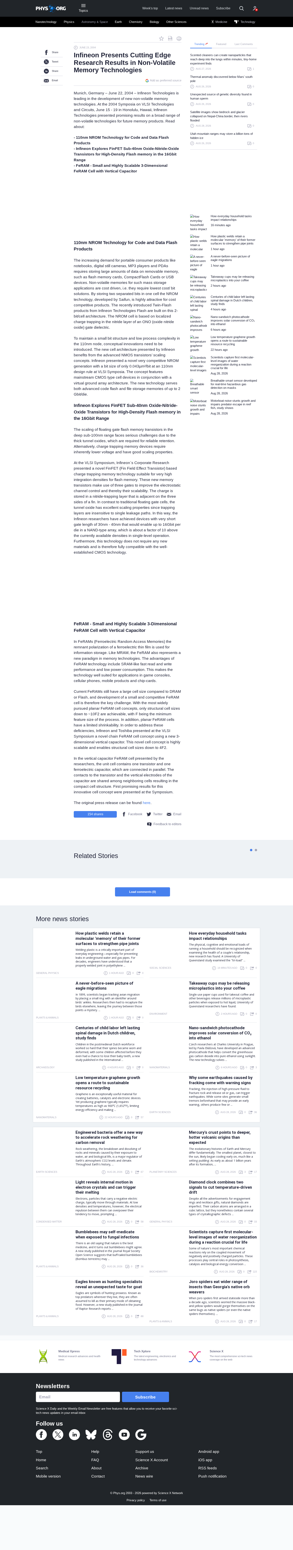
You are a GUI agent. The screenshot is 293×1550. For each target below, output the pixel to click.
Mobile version (48, 1476)
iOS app (205, 1460)
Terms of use (157, 1500)
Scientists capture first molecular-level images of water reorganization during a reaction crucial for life (223, 1237)
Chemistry (136, 21)
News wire (144, 1476)
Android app (208, 1451)
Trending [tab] (199, 44)
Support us (144, 1451)
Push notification (212, 1476)
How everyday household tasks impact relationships (218, 936)
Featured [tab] (221, 44)
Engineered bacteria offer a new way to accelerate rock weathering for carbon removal (109, 1137)
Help (95, 1451)
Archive (141, 1468)
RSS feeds (207, 1468)
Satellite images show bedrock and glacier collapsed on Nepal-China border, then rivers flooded (219, 116)
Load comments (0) (142, 891)
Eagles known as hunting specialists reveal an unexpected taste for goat (109, 1284)
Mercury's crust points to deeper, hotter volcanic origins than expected (220, 1137)
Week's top (150, 8)
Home (41, 1460)
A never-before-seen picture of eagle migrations (104, 986)
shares (95, 814)
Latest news (173, 8)
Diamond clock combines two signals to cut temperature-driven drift (220, 1187)
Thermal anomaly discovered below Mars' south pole (221, 79)
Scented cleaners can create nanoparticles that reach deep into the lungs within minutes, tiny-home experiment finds (223, 59)
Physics (69, 21)
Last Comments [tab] (244, 44)
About (96, 1468)
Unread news (199, 8)
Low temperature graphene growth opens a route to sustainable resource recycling (108, 1082)
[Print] (179, 38)
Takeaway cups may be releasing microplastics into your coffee (219, 986)
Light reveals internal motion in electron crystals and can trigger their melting (106, 1187)
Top (39, 1451)
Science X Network (170, 1493)
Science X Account (151, 1460)
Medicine (221, 21)
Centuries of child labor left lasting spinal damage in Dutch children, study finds (108, 1033)
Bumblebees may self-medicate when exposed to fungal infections (107, 1234)
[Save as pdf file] (170, 38)
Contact (98, 1476)
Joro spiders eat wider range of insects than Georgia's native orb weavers (219, 1286)
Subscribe (223, 8)
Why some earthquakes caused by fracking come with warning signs (221, 1080)
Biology (154, 21)
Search (42, 1468)
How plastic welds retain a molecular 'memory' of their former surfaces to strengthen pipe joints (108, 938)
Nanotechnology (46, 21)
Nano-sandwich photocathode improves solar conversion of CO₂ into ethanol (220, 1033)
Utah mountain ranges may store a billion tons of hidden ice (221, 136)
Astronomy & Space (95, 21)
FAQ (95, 1460)
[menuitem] (46, 21)
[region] (223, 101)
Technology (247, 21)
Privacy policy (136, 1500)
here (146, 803)
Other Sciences (176, 21)
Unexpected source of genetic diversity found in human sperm (221, 96)
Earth (118, 21)
